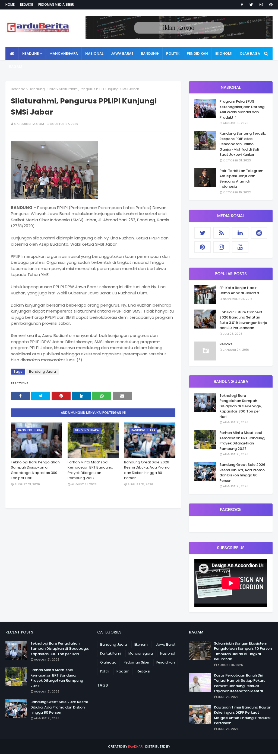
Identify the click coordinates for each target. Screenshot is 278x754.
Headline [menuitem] (30, 53)
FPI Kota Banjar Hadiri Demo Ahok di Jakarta (239, 290)
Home (10, 4)
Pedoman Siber (136, 662)
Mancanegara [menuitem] (63, 53)
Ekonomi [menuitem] (223, 53)
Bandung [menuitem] (150, 53)
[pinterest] (270, 4)
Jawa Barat (165, 644)
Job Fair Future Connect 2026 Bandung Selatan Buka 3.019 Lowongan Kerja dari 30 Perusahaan (243, 320)
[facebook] (242, 4)
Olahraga (108, 662)
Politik (104, 671)
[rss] (221, 233)
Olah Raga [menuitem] (250, 53)
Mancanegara (140, 653)
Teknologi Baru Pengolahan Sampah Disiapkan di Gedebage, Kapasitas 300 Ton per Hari (35, 470)
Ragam (122, 671)
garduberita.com (29, 124)
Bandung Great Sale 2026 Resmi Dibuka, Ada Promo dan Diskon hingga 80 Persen (147, 470)
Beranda (18, 89)
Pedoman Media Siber (56, 4)
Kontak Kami (110, 653)
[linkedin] (240, 233)
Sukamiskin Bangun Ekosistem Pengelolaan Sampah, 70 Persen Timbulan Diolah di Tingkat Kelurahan (243, 651)
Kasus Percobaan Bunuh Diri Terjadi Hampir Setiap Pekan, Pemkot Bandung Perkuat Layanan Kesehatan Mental (239, 683)
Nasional (167, 653)
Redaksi (26, 4)
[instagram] (261, 4)
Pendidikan (165, 662)
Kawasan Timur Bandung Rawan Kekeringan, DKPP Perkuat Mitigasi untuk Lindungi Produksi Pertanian (242, 715)
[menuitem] (12, 53)
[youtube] (240, 247)
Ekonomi (141, 644)
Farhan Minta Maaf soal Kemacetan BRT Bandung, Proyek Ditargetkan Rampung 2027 (90, 470)
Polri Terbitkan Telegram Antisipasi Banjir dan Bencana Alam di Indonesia (241, 178)
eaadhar (135, 746)
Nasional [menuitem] (94, 53)
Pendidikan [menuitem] (197, 53)
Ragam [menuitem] (15, 66)
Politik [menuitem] (172, 53)
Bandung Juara (42, 89)
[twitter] (251, 4)
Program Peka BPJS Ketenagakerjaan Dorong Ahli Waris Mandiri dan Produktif (241, 109)
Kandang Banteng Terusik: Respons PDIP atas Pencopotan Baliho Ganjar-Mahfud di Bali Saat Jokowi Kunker (242, 144)
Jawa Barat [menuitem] (122, 53)
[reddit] (259, 233)
